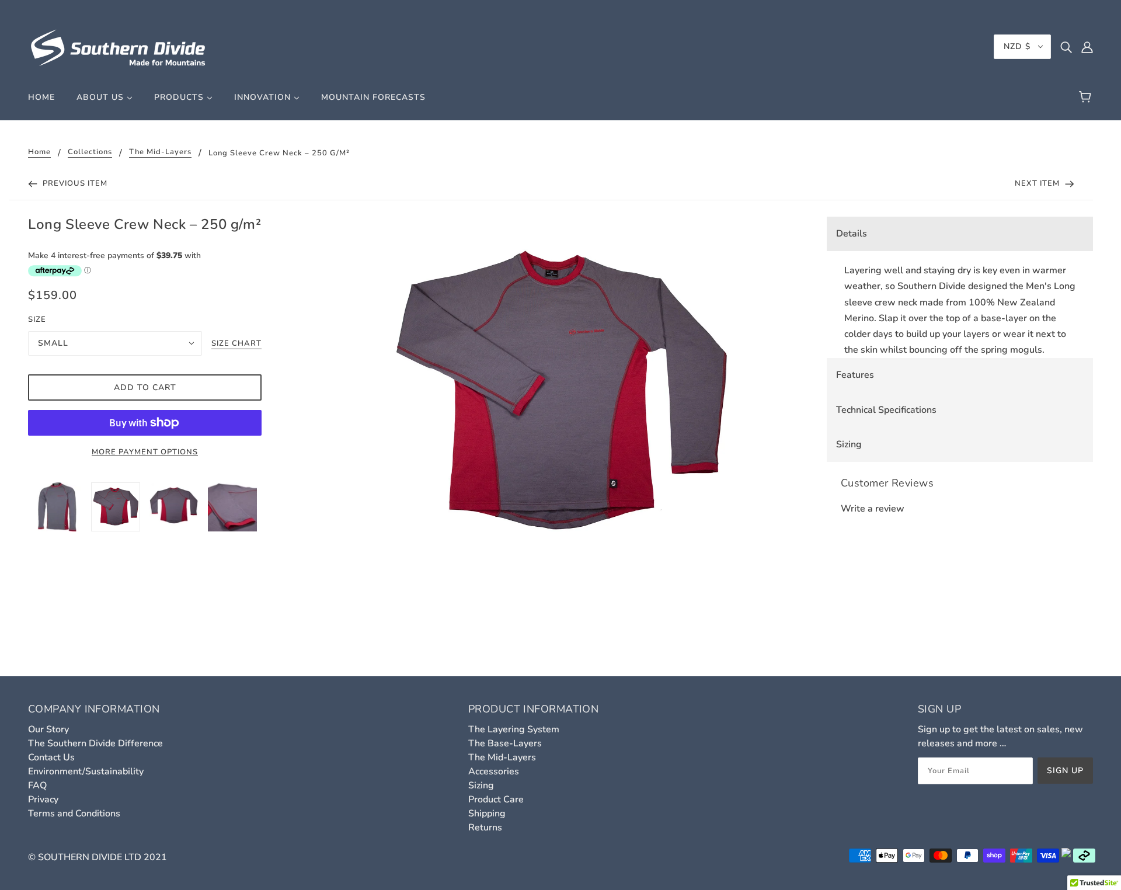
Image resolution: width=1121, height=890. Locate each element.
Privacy (43, 799)
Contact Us (51, 757)
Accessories (493, 771)
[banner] (118, 46)
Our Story (48, 729)
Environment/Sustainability (86, 771)
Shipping (487, 813)
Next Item (1038, 183)
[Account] (1087, 46)
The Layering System (513, 729)
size (37, 319)
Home (39, 152)
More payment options (145, 452)
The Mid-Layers (160, 152)
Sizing (481, 785)
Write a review (872, 508)
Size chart (236, 344)
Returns (485, 827)
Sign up (1065, 770)
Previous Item (73, 183)
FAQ (37, 785)
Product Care (496, 799)
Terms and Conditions (74, 813)
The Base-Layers (505, 743)
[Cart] (1086, 97)
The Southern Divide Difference (95, 743)
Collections (90, 152)
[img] (1066, 46)
